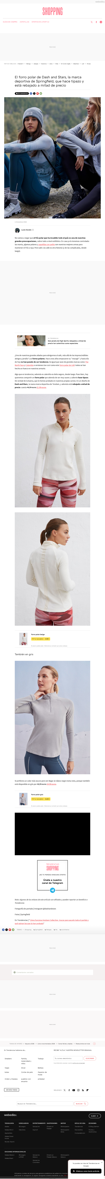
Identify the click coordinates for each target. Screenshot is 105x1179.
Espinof (35, 1130)
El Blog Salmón (94, 1126)
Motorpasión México (65, 1156)
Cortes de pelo (27, 1072)
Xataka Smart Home (9, 1137)
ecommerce (65, 929)
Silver (23, 1068)
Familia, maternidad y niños (26, 1061)
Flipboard (37, 93)
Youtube (73, 1089)
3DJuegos (22, 1126)
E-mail (41, 93)
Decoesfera (79, 1130)
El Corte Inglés (65, 64)
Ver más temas (11, 1090)
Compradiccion (80, 1133)
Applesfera (8, 1133)
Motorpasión (65, 1126)
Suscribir (90, 1058)
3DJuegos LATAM (22, 1156)
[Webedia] (100, 1)
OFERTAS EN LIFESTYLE (40, 22)
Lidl (83, 64)
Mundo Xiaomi (9, 1142)
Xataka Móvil (9, 1130)
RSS (83, 1089)
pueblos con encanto (26, 1080)
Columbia (29, 365)
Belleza (40, 1068)
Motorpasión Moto (65, 1131)
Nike (56, 64)
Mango (28, 64)
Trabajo (41, 1059)
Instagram (78, 1089)
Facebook (96, 22)
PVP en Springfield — (40, 639)
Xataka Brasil (9, 1158)
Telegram (101, 22)
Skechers (76, 64)
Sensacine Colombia (36, 1161)
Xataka (7, 1126)
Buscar (79, 1104)
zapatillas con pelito (46, 244)
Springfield (38, 929)
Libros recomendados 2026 (46, 1043)
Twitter (91, 22)
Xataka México (9, 1155)
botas (7, 1072)
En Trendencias (53, 338)
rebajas (36, 64)
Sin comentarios (23, 93)
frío (56, 929)
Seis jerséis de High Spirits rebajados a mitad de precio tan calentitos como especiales (67, 342)
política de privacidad (78, 1063)
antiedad (41, 1079)
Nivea (89, 64)
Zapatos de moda (42, 1073)
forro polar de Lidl (67, 365)
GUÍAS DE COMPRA (10, 22)
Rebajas (48, 929)
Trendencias (79, 1126)
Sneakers (8, 1059)
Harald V (20, 64)
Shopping (52, 11)
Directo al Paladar (50, 1127)
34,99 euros (51, 784)
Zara (51, 64)
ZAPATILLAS (24, 22)
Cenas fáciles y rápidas (65, 1043)
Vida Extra (22, 1130)
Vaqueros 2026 (30, 1043)
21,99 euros (41, 387)
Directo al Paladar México (52, 1156)
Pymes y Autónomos (93, 1131)
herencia (44, 64)
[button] (27, 230)
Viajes (7, 1068)
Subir (93, 1116)
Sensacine (36, 1126)
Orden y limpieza (11, 1079)
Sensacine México (36, 1156)
